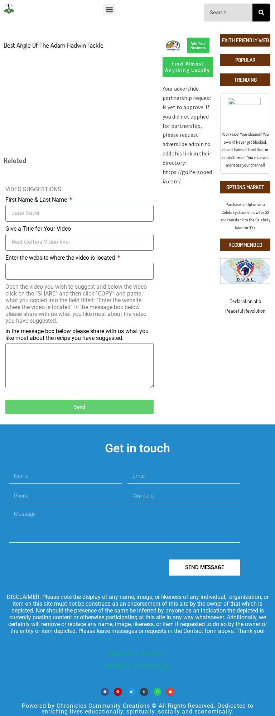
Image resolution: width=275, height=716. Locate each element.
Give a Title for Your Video (38, 228)
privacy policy (137, 654)
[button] (109, 9)
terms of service (137, 666)
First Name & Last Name (36, 199)
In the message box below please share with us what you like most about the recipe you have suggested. (77, 334)
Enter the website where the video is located (60, 257)
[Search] (261, 12)
